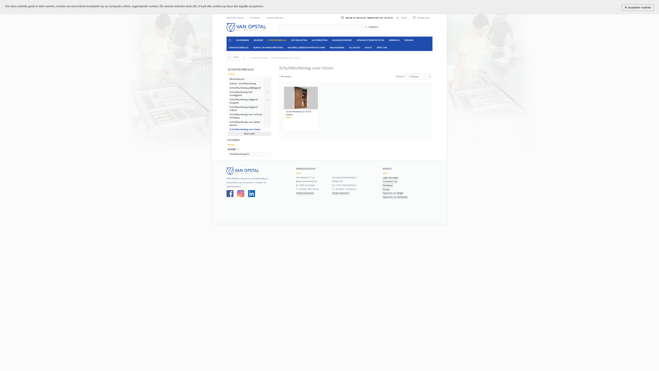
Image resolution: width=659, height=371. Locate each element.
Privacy (386, 189)
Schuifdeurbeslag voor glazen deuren (245, 123)
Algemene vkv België (393, 193)
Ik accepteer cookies (638, 7)
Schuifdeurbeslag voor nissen (285, 58)
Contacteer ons (274, 18)
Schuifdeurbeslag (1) (239, 154)
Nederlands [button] (423, 18)
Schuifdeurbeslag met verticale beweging (246, 116)
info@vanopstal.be (305, 193)
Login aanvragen (390, 178)
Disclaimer (388, 185)
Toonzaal (255, 18)
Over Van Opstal (235, 18)
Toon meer (249, 134)
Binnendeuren (237, 79)
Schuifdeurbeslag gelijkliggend (245, 88)
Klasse (232, 149)
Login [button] (403, 18)
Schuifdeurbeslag (241, 69)
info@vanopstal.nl (340, 193)
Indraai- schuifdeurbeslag (243, 83)
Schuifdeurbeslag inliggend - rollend (244, 108)
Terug (236, 57)
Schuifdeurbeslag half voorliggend (241, 94)
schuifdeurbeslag (259, 58)
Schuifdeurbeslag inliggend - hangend (244, 101)
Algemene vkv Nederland (395, 197)
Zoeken (373, 27)
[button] (242, 40)
